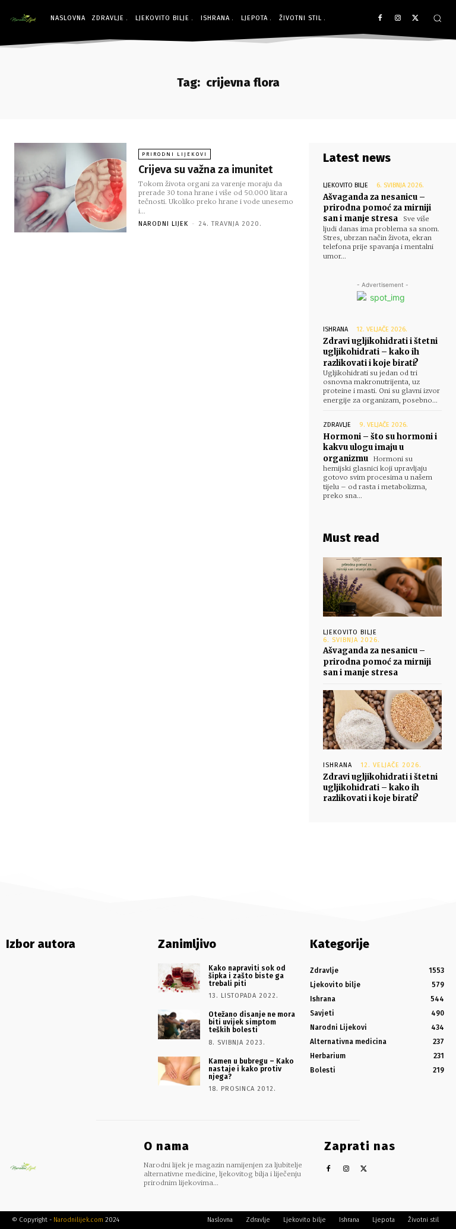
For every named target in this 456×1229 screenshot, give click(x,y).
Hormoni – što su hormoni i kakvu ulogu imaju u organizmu (380, 447)
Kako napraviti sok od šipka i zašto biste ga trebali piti (247, 976)
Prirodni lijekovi (174, 154)
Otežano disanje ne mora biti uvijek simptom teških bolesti (251, 1022)
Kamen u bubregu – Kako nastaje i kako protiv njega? (251, 1069)
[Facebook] (380, 18)
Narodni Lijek (163, 224)
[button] (437, 18)
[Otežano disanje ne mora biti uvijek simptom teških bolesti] (179, 1024)
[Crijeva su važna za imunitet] (70, 187)
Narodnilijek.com (78, 1220)
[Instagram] (397, 18)
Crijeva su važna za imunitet (205, 169)
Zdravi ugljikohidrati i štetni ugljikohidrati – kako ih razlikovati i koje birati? (380, 352)
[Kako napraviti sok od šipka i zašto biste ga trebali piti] (179, 978)
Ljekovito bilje (345, 185)
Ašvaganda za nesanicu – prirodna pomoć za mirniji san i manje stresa (377, 208)
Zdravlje (337, 425)
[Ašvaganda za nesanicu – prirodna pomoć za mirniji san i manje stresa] (382, 587)
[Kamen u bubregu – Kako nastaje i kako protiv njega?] (179, 1071)
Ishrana (335, 329)
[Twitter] (415, 18)
